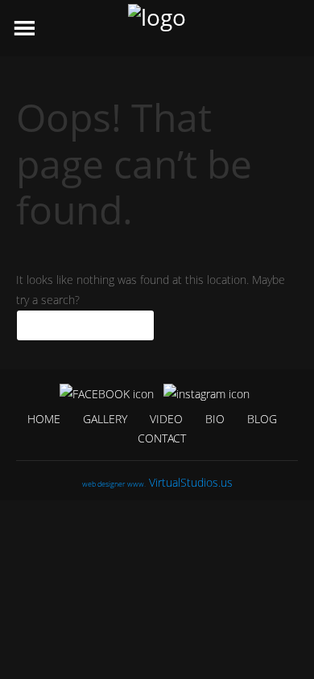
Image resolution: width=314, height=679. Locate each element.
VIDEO (166, 418)
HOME (43, 418)
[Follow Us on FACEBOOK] (107, 393)
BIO (215, 418)
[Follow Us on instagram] (206, 393)
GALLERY (105, 418)
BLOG (262, 418)
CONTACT (162, 438)
